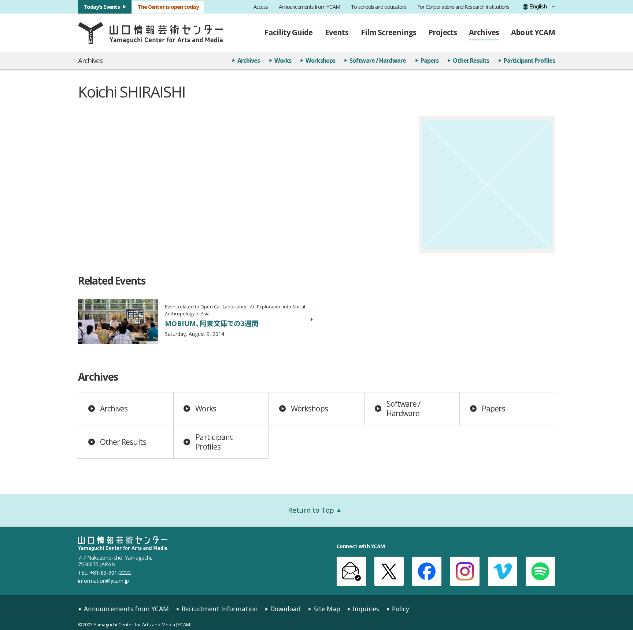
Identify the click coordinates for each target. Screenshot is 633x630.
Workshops (320, 60)
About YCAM (533, 32)
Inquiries (366, 609)
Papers (429, 60)
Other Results (471, 60)
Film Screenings (388, 32)
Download (285, 609)
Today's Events (102, 6)
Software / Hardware (377, 60)
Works (282, 60)
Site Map (327, 609)
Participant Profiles (529, 60)
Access (260, 7)
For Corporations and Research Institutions (463, 7)
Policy (400, 609)
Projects (442, 32)
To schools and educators (378, 7)
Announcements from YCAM (309, 7)
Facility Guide (288, 32)
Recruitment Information (220, 609)
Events (336, 32)
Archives (484, 32)
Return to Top (311, 509)
